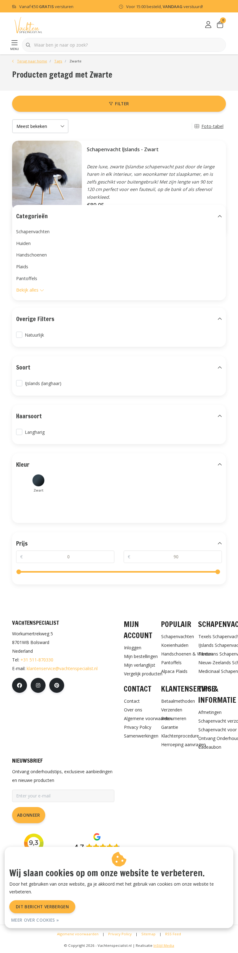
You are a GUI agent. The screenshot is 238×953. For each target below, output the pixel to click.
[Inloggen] (208, 24)
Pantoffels (26, 278)
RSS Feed (173, 934)
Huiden (23, 243)
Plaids (22, 267)
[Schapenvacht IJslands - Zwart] (44, 176)
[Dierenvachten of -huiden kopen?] (28, 25)
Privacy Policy (120, 934)
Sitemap (148, 934)
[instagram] (38, 685)
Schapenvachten (33, 231)
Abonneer (28, 815)
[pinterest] (56, 685)
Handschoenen (31, 255)
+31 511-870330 (36, 660)
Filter (122, 104)
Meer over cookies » (35, 920)
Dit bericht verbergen (42, 907)
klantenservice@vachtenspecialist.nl (62, 668)
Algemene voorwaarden (78, 934)
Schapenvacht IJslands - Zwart (123, 149)
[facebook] (19, 685)
